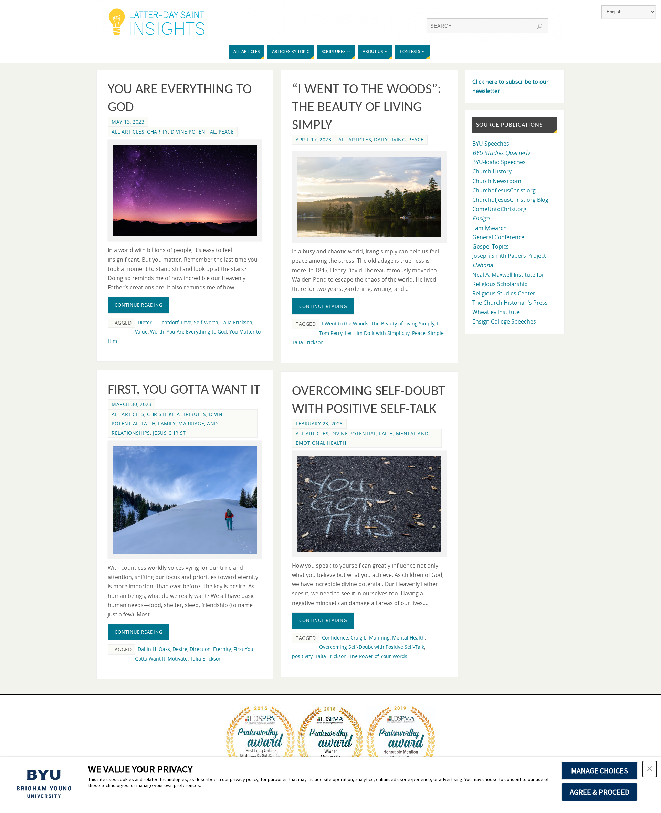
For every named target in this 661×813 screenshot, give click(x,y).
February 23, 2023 (319, 423)
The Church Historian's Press (510, 302)
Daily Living (390, 139)
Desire (179, 649)
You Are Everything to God (197, 331)
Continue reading (138, 305)
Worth (157, 331)
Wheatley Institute (496, 312)
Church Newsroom (496, 181)
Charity (157, 131)
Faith (148, 423)
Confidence (335, 637)
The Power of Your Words (378, 656)
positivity (302, 656)
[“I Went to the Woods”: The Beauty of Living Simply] (369, 197)
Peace (226, 131)
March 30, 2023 (131, 404)
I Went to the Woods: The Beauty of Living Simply (378, 323)
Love (186, 322)
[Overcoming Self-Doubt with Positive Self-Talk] (369, 504)
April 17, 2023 (313, 139)
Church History (492, 171)
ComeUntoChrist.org (499, 209)
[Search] (539, 26)
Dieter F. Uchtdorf (158, 322)
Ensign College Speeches (504, 321)
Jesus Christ (169, 433)
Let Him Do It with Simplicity (377, 333)
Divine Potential (193, 131)
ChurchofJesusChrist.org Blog (510, 199)
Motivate (178, 658)
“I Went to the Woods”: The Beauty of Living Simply (366, 108)
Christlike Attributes (176, 414)
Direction (200, 649)
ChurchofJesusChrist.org (504, 190)
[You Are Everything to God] (185, 191)
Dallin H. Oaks (154, 649)
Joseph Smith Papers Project (509, 256)
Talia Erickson (236, 322)
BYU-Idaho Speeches (499, 162)
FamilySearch (489, 228)
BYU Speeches (490, 143)
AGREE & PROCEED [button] (599, 792)
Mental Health (408, 637)
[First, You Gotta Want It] (185, 500)
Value (141, 331)
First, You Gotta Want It (184, 390)
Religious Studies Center (503, 293)
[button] (650, 769)
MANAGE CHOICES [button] (599, 770)
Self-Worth (206, 322)
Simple (436, 333)
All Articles (128, 131)
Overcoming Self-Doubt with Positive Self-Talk (371, 647)
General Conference (498, 237)
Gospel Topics (490, 246)
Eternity (222, 649)
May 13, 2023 (128, 121)
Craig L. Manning (370, 637)
